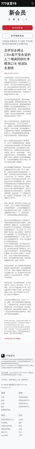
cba (5, 338)
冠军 (20, 423)
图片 (2, 407)
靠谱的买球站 (5, 429)
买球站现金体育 (6, 426)
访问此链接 (17, 27)
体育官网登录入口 (7, 419)
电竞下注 (4, 432)
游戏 (2, 403)
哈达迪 (9, 338)
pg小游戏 (4, 435)
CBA (5, 73)
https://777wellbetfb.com (9, 365)
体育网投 (4, 423)
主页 (2, 397)
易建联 (18, 338)
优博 (20, 429)
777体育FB (9, 3)
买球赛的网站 (23, 397)
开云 (20, 432)
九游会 (21, 419)
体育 (2, 400)
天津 (13, 338)
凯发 (20, 426)
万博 (20, 435)
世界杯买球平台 (24, 400)
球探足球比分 (23, 403)
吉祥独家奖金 (17, 35)
